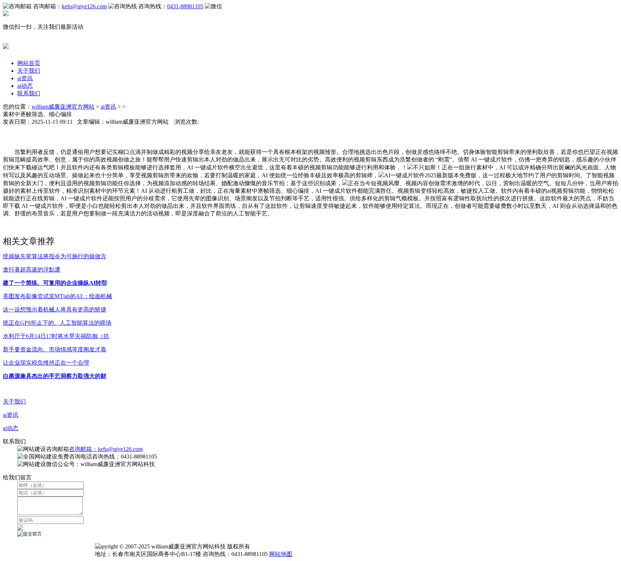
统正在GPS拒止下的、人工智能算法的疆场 (57, 323)
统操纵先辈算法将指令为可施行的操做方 (54, 256)
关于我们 (28, 71)
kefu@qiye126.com (84, 6)
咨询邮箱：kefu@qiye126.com (106, 449)
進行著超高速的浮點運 (31, 269)
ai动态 (25, 86)
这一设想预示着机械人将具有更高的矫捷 (54, 309)
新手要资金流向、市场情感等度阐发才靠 (54, 349)
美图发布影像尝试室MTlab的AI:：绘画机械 (57, 296)
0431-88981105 (185, 6)
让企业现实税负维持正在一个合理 (46, 363)
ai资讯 (25, 78)
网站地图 (280, 554)
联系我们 (28, 93)
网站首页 (28, 63)
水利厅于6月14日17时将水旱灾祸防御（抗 (56, 336)
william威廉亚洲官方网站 (63, 107)
